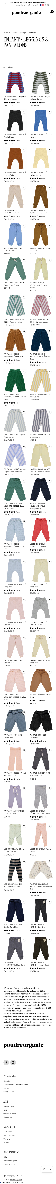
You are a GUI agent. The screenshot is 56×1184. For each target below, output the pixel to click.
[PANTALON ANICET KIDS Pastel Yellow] (41, 646)
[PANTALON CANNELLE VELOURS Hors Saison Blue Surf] (41, 870)
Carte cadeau (8, 1092)
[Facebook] (6, 1062)
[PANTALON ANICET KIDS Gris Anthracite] (41, 759)
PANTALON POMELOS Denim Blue (13, 736)
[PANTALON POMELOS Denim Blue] (15, 721)
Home (5, 33)
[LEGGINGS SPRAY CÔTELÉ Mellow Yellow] (41, 158)
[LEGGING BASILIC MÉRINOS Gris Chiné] (41, 910)
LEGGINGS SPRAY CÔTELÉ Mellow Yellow (41, 173)
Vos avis (6, 1139)
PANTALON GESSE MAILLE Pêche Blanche (15, 774)
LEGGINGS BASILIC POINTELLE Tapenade (39, 211)
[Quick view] (24, 73)
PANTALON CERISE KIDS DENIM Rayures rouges (40, 320)
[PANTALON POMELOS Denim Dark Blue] (15, 910)
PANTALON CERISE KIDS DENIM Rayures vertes (14, 320)
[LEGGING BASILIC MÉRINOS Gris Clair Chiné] (15, 948)
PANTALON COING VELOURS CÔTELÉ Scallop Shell (15, 697)
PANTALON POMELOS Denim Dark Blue (13, 925)
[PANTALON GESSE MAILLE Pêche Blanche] (15, 759)
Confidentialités (9, 1164)
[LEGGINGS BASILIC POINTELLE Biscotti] (15, 196)
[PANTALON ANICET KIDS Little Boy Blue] (15, 234)
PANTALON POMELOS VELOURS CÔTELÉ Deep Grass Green (14, 505)
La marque (7, 1132)
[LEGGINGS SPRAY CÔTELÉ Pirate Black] (15, 120)
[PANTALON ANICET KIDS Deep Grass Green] (15, 269)
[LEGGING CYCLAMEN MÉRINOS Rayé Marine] (15, 870)
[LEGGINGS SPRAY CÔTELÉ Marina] (41, 120)
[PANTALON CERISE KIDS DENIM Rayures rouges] (41, 305)
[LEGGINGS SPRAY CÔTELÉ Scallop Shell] (15, 608)
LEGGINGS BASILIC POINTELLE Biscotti (12, 211)
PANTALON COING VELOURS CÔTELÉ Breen (14, 355)
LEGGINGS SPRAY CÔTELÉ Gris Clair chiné (41, 623)
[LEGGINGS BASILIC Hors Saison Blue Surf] (15, 835)
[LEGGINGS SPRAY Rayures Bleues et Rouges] (15, 82)
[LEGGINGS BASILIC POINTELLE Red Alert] (41, 530)
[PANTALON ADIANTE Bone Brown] (41, 680)
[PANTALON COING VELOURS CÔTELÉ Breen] (15, 340)
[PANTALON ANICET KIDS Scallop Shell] (15, 646)
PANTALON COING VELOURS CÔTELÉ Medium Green (15, 396)
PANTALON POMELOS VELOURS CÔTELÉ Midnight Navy (39, 505)
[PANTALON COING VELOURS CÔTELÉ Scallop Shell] (15, 680)
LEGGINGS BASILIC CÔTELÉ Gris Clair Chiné (40, 812)
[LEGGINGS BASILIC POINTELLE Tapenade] (41, 196)
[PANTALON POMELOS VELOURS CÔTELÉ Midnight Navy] (41, 489)
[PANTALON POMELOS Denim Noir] (41, 721)
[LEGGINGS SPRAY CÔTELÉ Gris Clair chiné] (41, 608)
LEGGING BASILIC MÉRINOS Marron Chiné (39, 963)
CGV (5, 1157)
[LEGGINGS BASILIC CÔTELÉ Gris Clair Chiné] (41, 797)
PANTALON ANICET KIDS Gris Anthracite (40, 774)
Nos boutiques (9, 1135)
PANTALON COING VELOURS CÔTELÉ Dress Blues (40, 356)
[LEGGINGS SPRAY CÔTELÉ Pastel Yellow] (41, 570)
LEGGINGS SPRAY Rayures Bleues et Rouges (15, 97)
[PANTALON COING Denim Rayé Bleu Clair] (15, 421)
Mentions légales (10, 1161)
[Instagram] (13, 1062)
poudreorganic (16, 1180)
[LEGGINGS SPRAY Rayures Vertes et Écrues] (41, 82)
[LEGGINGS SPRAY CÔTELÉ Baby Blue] (15, 570)
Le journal (7, 1142)
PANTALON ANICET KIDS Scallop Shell (14, 661)
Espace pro (7, 1117)
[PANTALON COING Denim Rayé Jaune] (41, 380)
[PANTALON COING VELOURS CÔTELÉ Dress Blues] (41, 340)
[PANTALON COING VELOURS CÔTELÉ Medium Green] (15, 380)
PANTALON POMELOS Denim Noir (39, 736)
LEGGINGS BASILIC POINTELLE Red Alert (38, 545)
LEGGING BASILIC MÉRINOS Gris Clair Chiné (14, 963)
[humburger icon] (6, 13)
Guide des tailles (9, 1113)
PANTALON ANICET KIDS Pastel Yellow (40, 661)
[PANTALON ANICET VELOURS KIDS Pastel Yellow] (41, 269)
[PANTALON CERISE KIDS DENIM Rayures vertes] (15, 305)
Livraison (7, 1088)
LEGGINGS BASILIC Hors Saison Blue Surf (14, 850)
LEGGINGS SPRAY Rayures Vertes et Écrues (40, 97)
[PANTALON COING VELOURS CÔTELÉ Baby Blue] (15, 530)
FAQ (5, 1110)
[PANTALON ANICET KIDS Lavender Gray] (15, 797)
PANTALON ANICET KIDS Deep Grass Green (14, 284)
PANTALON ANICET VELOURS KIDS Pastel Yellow (39, 285)
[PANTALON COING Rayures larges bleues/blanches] (15, 455)
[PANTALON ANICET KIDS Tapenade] (41, 234)
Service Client (8, 1106)
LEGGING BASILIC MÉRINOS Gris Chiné (38, 925)
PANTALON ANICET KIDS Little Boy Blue (14, 249)
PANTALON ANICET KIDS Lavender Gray (14, 812)
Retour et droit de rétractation (15, 1084)
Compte (6, 1081)
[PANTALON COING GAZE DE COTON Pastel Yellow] (41, 455)
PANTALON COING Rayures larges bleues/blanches (15, 470)
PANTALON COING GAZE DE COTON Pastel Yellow (40, 470)
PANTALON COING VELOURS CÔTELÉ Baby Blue (14, 546)
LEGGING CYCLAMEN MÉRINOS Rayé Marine (13, 885)
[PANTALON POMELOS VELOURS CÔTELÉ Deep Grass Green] (15, 489)
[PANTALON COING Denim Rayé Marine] (41, 421)
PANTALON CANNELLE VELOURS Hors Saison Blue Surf (41, 886)
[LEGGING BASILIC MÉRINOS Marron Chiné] (41, 948)
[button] (7, 1182)
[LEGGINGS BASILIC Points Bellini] (41, 835)
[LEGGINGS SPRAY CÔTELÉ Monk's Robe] (15, 158)
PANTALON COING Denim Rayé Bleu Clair (14, 436)
